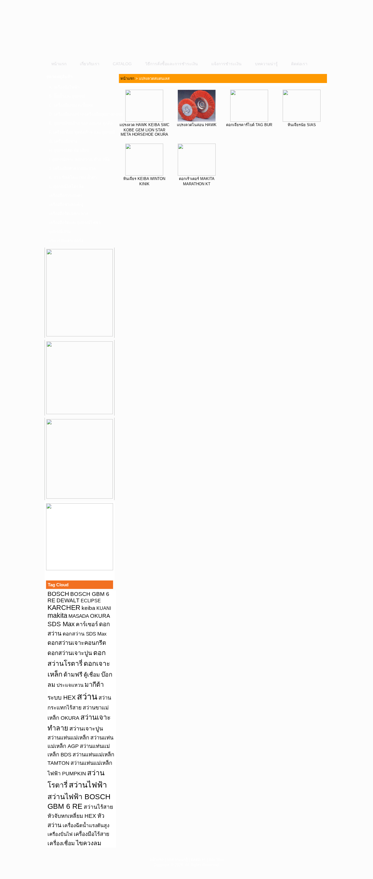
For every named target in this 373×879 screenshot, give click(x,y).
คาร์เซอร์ (87, 624)
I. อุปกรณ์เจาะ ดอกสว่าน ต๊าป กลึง (79, 159)
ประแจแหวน (70, 685)
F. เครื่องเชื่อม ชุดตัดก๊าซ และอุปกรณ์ (81, 132)
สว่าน (87, 696)
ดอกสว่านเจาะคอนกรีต (76, 643)
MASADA (78, 616)
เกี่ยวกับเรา (89, 63)
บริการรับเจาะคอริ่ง (66, 240)
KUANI (103, 608)
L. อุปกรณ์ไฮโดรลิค (66, 186)
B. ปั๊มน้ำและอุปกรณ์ (67, 96)
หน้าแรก (58, 63)
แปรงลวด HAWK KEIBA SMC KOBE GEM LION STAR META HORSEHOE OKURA (144, 130)
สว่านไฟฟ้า (88, 785)
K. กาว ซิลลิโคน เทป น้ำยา (73, 177)
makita (57, 615)
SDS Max (61, 624)
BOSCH (58, 593)
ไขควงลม (88, 843)
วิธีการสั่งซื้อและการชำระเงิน (171, 63)
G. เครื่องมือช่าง (63, 141)
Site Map (216, 859)
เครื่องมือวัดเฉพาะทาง (68, 213)
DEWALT (68, 600)
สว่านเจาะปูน (86, 728)
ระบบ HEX (61, 697)
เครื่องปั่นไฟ (60, 834)
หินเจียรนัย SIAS (302, 125)
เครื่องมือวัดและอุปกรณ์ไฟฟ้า (75, 222)
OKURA (100, 616)
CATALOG (122, 63)
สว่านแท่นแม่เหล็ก (68, 738)
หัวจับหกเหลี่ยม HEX (71, 816)
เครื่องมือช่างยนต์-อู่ (66, 204)
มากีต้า (94, 684)
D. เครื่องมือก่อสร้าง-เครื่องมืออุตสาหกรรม (81, 114)
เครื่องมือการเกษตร (66, 195)
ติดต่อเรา (299, 63)
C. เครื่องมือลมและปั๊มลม (71, 105)
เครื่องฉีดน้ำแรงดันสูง (86, 825)
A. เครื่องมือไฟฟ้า (64, 87)
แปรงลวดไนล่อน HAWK (197, 125)
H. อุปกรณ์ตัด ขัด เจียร (69, 150)
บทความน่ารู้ (266, 63)
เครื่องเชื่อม (61, 843)
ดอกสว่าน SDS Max (85, 634)
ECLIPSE (91, 600)
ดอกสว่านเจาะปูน (69, 653)
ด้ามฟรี (73, 674)
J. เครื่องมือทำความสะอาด (72, 168)
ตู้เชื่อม (92, 675)
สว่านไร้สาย (98, 807)
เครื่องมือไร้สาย (91, 834)
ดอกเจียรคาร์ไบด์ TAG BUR (249, 125)
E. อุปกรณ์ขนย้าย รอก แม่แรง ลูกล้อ (80, 123)
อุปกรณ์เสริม (60, 231)
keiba (88, 608)
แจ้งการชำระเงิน (226, 63)
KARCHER (63, 607)
